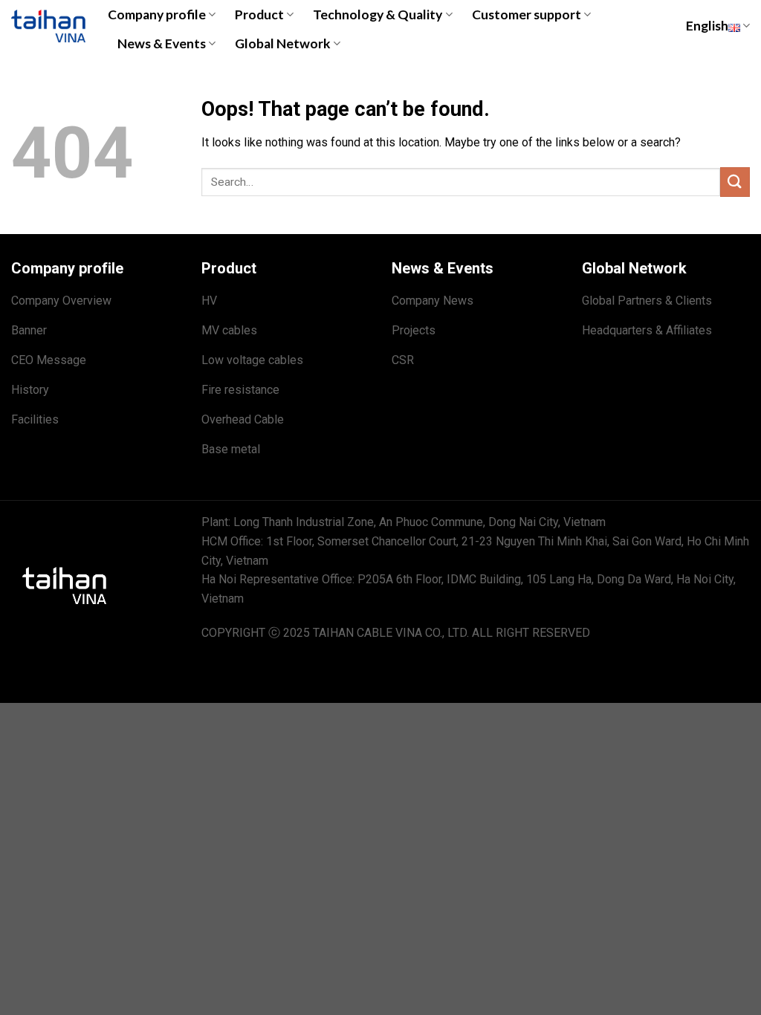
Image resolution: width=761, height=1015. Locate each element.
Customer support (526, 14)
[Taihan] (48, 26)
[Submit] (735, 181)
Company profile (157, 14)
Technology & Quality (377, 14)
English (707, 25)
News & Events (161, 43)
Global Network (283, 43)
